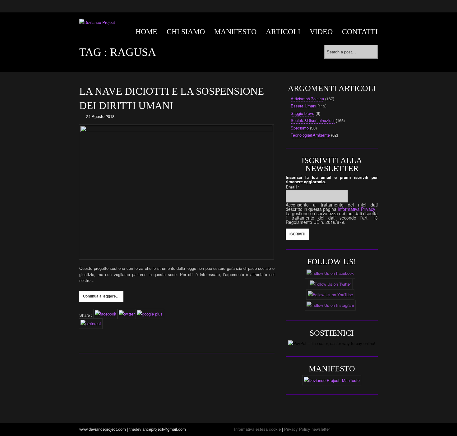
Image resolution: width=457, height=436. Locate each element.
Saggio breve (302, 113)
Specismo (300, 128)
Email (293, 187)
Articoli (283, 32)
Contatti (360, 32)
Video (321, 32)
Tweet (84, 332)
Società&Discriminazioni (313, 120)
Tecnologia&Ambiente (310, 135)
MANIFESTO (235, 32)
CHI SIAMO (186, 32)
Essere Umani (303, 106)
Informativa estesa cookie (257, 429)
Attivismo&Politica (307, 99)
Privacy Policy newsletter (307, 429)
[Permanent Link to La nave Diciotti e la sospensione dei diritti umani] (177, 192)
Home (146, 32)
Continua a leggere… (101, 296)
